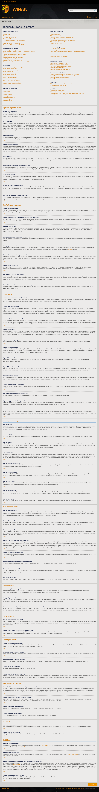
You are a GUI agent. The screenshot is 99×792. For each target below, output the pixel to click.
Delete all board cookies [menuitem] (78, 788)
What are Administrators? (56, 33)
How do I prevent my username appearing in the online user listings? (19, 51)
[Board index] (16, 9)
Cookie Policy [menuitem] (61, 788)
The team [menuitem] (68, 788)
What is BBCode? (7, 90)
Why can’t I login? (7, 38)
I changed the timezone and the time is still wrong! (14, 54)
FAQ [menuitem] (12, 17)
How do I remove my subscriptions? (58, 78)
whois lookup (16, 764)
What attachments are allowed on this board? (61, 83)
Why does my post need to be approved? (12, 83)
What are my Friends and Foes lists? (59, 56)
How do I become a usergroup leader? (59, 38)
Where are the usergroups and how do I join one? (62, 37)
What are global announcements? (10, 96)
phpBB (70, 249)
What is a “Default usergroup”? (57, 41)
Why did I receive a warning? (9, 79)
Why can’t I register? (7, 35)
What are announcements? (9, 97)
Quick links (5, 17)
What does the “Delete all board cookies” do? (13, 44)
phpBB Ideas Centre (73, 754)
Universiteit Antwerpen (11, 1)
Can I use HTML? (7, 91)
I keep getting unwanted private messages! (60, 50)
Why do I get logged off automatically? (11, 43)
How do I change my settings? (10, 50)
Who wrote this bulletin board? (57, 90)
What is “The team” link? (56, 43)
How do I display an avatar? (9, 58)
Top (5, 117)
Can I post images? (7, 94)
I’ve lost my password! (8, 41)
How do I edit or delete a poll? (9, 74)
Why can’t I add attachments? (10, 77)
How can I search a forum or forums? (59, 63)
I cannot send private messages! (58, 48)
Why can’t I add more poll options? (11, 73)
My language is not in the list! (9, 55)
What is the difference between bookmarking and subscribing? (65, 74)
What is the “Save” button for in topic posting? (13, 82)
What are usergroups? (55, 35)
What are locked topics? (8, 100)
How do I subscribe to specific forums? (59, 77)
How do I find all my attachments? (58, 85)
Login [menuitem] (96, 17)
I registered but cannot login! (9, 37)
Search (95, 10)
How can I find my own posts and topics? (60, 69)
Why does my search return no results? (59, 64)
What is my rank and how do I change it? (12, 60)
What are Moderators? (55, 34)
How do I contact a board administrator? (59, 95)
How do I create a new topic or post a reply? (13, 67)
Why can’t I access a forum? (9, 76)
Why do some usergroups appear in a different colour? (63, 40)
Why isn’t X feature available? (57, 91)
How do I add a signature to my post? (11, 70)
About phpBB (21, 747)
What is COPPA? (7, 34)
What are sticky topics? (8, 99)
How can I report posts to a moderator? (12, 80)
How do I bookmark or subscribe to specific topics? (62, 75)
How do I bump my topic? (9, 85)
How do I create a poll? (8, 71)
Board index (7, 21)
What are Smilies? (7, 93)
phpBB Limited (46, 745)
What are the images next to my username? (13, 57)
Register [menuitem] (90, 17)
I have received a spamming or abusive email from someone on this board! (67, 51)
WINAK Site (2, 1)
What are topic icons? (8, 102)
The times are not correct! (9, 52)
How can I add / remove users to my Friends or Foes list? (64, 58)
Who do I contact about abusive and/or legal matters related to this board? (67, 93)
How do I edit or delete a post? (10, 68)
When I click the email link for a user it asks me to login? (16, 61)
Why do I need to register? (9, 33)
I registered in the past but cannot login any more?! (14, 40)
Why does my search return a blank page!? (60, 66)
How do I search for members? (57, 67)
